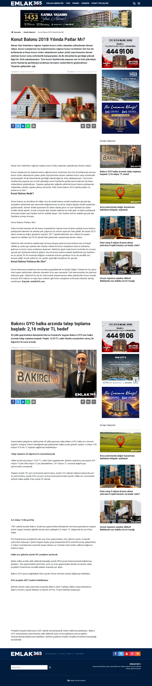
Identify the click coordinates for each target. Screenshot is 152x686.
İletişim (69, 654)
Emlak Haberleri (55, 3)
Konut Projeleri (99, 3)
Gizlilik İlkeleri (79, 654)
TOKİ (68, 3)
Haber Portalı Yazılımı (77, 680)
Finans (75, 3)
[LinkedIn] (23, 126)
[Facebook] (13, 126)
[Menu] (139, 3)
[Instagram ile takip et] (132, 654)
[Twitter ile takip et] (121, 654)
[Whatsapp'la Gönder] (28, 126)
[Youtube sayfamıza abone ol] (126, 654)
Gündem (85, 3)
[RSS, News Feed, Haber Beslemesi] (138, 654)
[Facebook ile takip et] (115, 654)
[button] (83, 126)
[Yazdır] (33, 126)
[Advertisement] (54, 145)
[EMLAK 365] (26, 3)
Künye (61, 654)
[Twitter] (18, 126)
